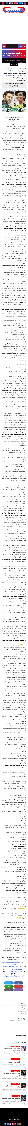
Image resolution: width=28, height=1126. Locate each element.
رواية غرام (21, 62)
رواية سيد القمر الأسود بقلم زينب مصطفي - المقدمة (11, 1099)
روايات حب (7, 60)
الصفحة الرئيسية (21, 60)
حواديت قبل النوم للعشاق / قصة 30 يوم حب (11, 1087)
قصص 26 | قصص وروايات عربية (14, 1121)
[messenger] (20, 3)
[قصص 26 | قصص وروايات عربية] (14, 9)
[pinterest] (12, 3)
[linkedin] (22, 3)
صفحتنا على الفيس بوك (17, 969)
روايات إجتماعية (12, 60)
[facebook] (7, 3)
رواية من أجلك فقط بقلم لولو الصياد (12, 976)
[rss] (20, 1124)
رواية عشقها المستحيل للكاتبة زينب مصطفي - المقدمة (12, 1074)
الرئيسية (21, 46)
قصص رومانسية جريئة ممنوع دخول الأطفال (12, 1049)
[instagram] (17, 3)
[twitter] (10, 3)
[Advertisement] (14, 29)
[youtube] (15, 3)
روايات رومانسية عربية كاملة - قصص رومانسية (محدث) (12, 1062)
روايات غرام (12, 90)
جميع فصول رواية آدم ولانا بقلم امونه (11, 966)
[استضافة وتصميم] (23, 1124)
